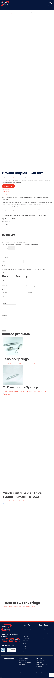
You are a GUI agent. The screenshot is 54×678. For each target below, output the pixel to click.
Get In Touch (44, 625)
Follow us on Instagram (46, 634)
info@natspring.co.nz (44, 629)
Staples (29, 13)
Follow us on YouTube (48, 634)
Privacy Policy (39, 672)
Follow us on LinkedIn (43, 634)
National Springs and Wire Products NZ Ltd (22, 672)
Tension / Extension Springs (30, 632)
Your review (5, 257)
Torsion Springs (27, 634)
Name (4, 261)
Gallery (44, 8)
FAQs (24, 643)
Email (4, 265)
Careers (40, 8)
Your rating (5, 248)
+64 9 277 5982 (42, 628)
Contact (49, 8)
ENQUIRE (44, 638)
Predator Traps (24, 8)
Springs (4, 8)
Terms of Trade (33, 672)
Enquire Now (8, 186)
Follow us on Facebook (40, 634)
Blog (24, 646)
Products (31, 8)
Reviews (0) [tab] (6, 191)
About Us (36, 8)
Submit (4, 331)
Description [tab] (6, 189)
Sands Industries (26, 640)
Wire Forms (9, 8)
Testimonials (27, 649)
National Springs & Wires (12, 13)
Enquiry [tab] (5, 194)
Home (3, 13)
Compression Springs (29, 629)
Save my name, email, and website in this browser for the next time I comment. (24, 269)
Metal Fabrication (16, 8)
